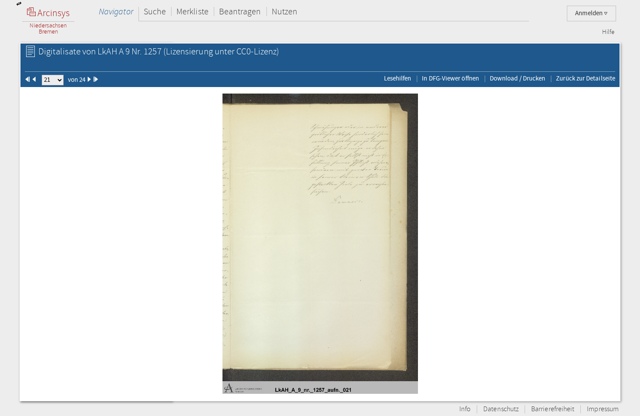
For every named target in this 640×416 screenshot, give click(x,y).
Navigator (116, 11)
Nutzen (284, 11)
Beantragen (240, 11)
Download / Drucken (517, 78)
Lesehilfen (397, 78)
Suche (155, 11)
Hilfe (608, 32)
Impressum (603, 409)
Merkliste (192, 11)
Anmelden (589, 13)
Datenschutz (501, 409)
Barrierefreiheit (552, 409)
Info (465, 409)
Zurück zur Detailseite (585, 78)
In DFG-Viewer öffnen (450, 78)
